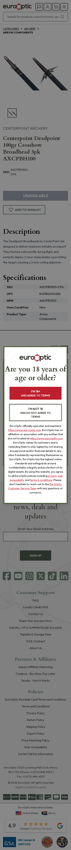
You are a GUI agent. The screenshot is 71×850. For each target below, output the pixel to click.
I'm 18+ (35, 393)
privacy (52, 476)
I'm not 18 (35, 412)
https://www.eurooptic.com (24, 430)
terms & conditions (41, 480)
